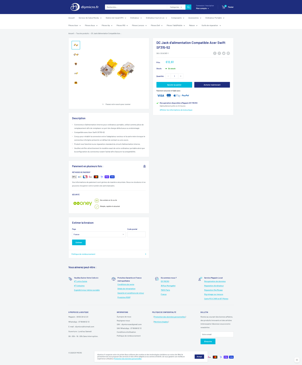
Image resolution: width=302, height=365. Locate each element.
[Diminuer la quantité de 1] (168, 76)
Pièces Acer (73, 25)
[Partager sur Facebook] (214, 53)
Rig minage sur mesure (213, 294)
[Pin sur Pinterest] (219, 53)
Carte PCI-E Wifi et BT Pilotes (216, 298)
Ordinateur (134, 18)
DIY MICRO (165, 281)
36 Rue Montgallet (168, 285)
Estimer (79, 242)
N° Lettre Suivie (80, 281)
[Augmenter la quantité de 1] (180, 76)
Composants (176, 18)
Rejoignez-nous (123, 320)
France (164, 294)
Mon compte (201, 8)
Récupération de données (215, 281)
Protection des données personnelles (169, 317)
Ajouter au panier (174, 85)
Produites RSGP (123, 297)
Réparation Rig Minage (213, 290)
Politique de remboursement (83, 254)
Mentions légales (161, 322)
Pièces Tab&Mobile (174, 25)
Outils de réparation (210, 25)
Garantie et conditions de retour (130, 293)
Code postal (132, 229)
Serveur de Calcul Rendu (89, 18)
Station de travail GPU (115, 18)
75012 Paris (165, 290)
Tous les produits (82, 33)
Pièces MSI (121, 25)
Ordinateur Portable (213, 18)
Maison (192, 25)
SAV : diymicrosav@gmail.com (129, 324)
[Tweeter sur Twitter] (223, 53)
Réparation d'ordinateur (214, 285)
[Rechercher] (188, 7)
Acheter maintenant (212, 85)
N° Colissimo (79, 285)
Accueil (71, 18)
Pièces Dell (155, 25)
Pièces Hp (106, 25)
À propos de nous (124, 316)
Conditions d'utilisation (126, 332)
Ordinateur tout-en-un (155, 18)
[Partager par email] (228, 53)
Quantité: (160, 76)
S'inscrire (208, 341)
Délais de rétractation (126, 288)
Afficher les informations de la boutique (176, 110)
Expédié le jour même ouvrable (87, 290)
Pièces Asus (90, 25)
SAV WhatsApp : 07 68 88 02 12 (129, 328)
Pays (74, 229)
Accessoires (193, 18)
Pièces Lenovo (138, 25)
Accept (199, 357)
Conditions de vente (125, 284)
